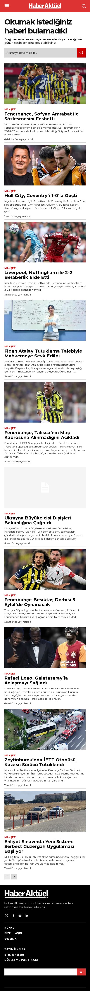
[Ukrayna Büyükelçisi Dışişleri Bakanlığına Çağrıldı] (45, 487)
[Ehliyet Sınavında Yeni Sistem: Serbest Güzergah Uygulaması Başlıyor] (45, 811)
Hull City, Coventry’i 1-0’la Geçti (40, 195)
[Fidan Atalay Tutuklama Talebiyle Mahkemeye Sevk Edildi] (45, 320)
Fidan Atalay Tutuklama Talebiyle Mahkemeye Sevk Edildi (43, 353)
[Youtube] (20, 916)
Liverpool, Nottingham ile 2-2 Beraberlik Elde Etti (38, 275)
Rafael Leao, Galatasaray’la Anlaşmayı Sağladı (36, 680)
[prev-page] (7, 876)
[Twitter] (6, 916)
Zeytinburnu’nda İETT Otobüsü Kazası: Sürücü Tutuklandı (40, 762)
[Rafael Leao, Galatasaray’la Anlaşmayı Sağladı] (45, 647)
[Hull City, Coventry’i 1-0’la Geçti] (45, 165)
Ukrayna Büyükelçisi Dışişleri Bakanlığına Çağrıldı (37, 520)
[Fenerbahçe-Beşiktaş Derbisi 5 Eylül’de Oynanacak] (45, 569)
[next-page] (14, 876)
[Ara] (81, 53)
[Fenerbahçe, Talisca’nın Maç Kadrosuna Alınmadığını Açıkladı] (45, 402)
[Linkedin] (26, 916)
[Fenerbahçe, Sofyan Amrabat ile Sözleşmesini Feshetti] (45, 83)
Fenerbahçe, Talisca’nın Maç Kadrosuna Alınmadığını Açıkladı (42, 435)
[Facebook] (13, 916)
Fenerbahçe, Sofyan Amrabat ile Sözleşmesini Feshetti (41, 116)
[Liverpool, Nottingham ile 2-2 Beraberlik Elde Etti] (45, 242)
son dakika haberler (40, 903)
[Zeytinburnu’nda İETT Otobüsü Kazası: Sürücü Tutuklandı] (45, 729)
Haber (8, 903)
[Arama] (81, 971)
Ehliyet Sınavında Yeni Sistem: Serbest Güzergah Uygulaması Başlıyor (39, 846)
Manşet (10, 109)
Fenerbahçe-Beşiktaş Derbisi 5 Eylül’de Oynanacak (39, 602)
